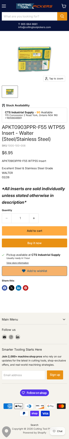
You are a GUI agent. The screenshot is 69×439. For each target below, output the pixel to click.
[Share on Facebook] (4, 288)
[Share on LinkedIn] (18, 288)
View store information (17, 263)
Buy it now (34, 243)
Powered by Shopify (34, 432)
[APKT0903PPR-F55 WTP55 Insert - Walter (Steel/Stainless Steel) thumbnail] (10, 92)
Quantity (7, 210)
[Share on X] (11, 288)
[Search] (62, 16)
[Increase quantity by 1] (34, 218)
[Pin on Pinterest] (25, 288)
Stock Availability (18, 105)
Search (34, 424)
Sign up (55, 374)
